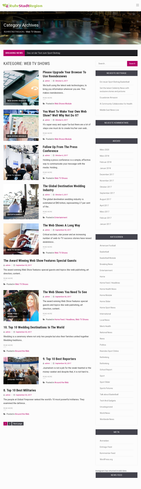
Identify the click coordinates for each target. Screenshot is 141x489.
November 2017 (107, 181)
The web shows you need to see (65, 292)
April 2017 (104, 205)
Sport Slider (105, 382)
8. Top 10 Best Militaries (19, 390)
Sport (102, 376)
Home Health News (108, 289)
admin (47, 81)
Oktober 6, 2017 (61, 81)
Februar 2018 (105, 162)
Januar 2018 (105, 168)
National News (106, 332)
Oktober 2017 (106, 187)
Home (102, 277)
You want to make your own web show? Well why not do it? (65, 113)
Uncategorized (106, 407)
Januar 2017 (105, 224)
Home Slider (105, 301)
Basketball (104, 252)
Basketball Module (108, 258)
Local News (105, 320)
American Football (108, 246)
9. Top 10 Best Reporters (59, 359)
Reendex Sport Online (109, 351)
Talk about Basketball (109, 394)
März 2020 (104, 150)
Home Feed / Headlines (13, 315)
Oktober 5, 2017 (61, 195)
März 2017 (104, 212)
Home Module (106, 295)
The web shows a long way (61, 225)
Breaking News (106, 264)
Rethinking (104, 357)
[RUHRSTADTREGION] (22, 5)
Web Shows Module (16, 101)
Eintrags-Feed (106, 447)
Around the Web (22, 351)
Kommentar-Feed (107, 453)
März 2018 (104, 156)
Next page (17, 424)
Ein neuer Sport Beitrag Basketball (114, 82)
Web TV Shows (14, 175)
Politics (103, 345)
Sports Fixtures (106, 388)
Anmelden (104, 441)
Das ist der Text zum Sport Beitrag (43, 53)
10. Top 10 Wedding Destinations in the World (33, 327)
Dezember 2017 (107, 174)
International (105, 314)
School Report (106, 370)
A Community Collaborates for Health (116, 104)
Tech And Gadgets (108, 401)
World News (105, 413)
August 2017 (105, 199)
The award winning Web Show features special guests (39, 261)
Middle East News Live (109, 110)
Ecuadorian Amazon (109, 97)
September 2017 (107, 193)
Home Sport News (108, 308)
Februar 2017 (105, 218)
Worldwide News (107, 419)
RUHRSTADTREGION (14, 31)
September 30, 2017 (63, 230)
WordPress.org (106, 459)
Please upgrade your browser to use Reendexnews (64, 74)
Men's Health (105, 326)
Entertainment (14, 214)
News (102, 339)
